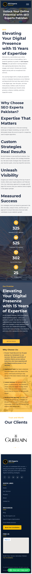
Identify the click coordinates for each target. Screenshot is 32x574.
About (5, 498)
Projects (5, 494)
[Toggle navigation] (27, 4)
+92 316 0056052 (8, 558)
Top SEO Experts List (9, 516)
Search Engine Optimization (11, 519)
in (13, 477)
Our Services (7, 491)
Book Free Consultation (12, 527)
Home (4, 488)
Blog (4, 512)
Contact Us (6, 501)
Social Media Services (9, 522)
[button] (4, 436)
